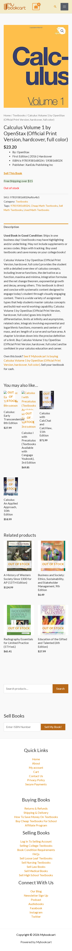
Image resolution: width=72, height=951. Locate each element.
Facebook (36, 908)
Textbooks (19, 115)
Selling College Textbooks (36, 845)
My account (36, 767)
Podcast (36, 899)
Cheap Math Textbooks (44, 205)
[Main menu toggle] (64, 7)
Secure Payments (36, 784)
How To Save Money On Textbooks (36, 817)
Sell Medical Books (36, 871)
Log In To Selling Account (36, 841)
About (36, 763)
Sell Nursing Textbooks (36, 862)
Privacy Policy (36, 780)
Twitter (36, 916)
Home (7, 115)
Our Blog (36, 891)
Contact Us (36, 776)
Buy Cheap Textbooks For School (36, 821)
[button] (55, 6)
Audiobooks (36, 904)
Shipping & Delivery (36, 812)
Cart (36, 771)
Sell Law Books (36, 866)
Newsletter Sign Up (36, 895)
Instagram (36, 912)
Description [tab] (11, 226)
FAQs (36, 854)
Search (60, 688)
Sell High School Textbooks (36, 875)
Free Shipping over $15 (18, 181)
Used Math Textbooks (36, 209)
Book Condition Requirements (36, 850)
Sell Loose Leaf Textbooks (36, 858)
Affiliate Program (36, 825)
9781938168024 (20, 205)
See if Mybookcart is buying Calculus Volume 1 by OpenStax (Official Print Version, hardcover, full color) (32, 360)
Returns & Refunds (36, 808)
